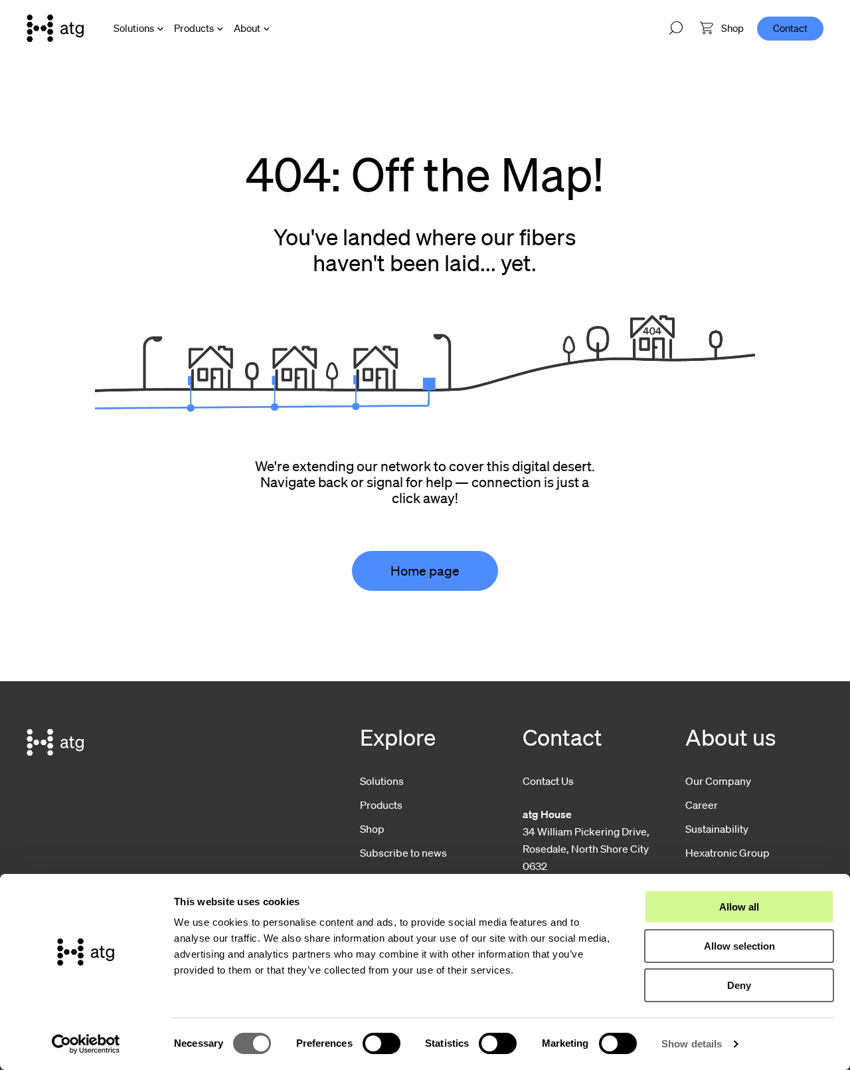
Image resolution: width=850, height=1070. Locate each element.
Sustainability (716, 828)
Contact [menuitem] (790, 28)
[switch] (381, 1043)
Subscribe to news (403, 852)
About (247, 28)
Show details (691, 1043)
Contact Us (548, 781)
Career (701, 804)
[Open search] (676, 28)
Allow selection (739, 946)
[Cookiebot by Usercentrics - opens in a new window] (86, 1044)
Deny (739, 985)
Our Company (718, 781)
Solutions (134, 28)
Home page (425, 571)
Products (194, 28)
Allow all (739, 906)
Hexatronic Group (727, 852)
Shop (372, 828)
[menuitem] (722, 28)
